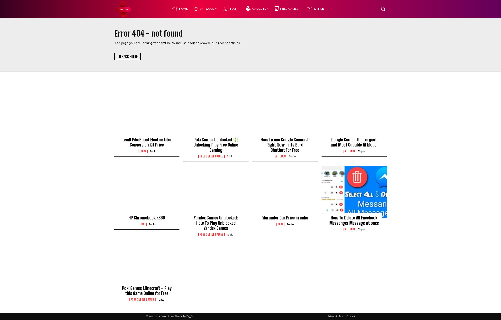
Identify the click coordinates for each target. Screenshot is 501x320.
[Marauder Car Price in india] (285, 192)
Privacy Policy (335, 316)
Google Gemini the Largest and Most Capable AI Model (354, 142)
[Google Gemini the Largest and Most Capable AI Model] (354, 113)
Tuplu (153, 151)
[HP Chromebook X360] (146, 192)
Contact (350, 316)
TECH (142, 224)
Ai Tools (280, 156)
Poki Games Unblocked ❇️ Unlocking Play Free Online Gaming (216, 145)
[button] (383, 9)
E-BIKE (142, 151)
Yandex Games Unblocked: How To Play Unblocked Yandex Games (216, 223)
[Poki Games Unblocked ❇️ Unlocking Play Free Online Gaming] (216, 113)
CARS (281, 224)
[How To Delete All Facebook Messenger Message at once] (354, 192)
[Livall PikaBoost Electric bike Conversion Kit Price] (146, 113)
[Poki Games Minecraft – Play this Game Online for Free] (146, 262)
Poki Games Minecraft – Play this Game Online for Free (147, 291)
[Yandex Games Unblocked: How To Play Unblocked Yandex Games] (216, 192)
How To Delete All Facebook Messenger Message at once (354, 220)
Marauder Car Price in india (285, 217)
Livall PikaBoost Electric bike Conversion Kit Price (147, 142)
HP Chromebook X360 (147, 217)
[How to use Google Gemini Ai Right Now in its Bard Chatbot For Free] (285, 113)
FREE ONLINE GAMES (211, 156)
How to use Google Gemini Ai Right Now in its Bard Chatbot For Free (285, 145)
